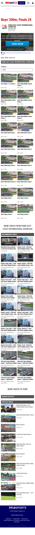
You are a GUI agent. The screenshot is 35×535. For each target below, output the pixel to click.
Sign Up (21, 3)
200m (2, 54)
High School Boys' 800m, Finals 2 (25, 415)
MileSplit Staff (12, 29)
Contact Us (8, 518)
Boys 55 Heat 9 (20, 425)
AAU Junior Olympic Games (23, 251)
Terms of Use (24, 518)
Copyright (16, 511)
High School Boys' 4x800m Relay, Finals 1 (25, 484)
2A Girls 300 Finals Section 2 (24, 434)
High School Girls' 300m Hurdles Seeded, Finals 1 (24, 464)
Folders (3, 67)
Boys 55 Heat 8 (20, 454)
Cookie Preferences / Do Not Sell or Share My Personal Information (17, 521)
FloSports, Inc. (21, 511)
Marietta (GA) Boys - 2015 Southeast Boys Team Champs (24, 406)
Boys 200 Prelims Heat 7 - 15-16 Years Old (24, 493)
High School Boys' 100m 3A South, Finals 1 (23, 445)
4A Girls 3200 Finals (21, 473)
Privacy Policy (16, 518)
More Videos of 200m (17, 389)
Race (29, 53)
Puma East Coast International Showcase (20, 26)
